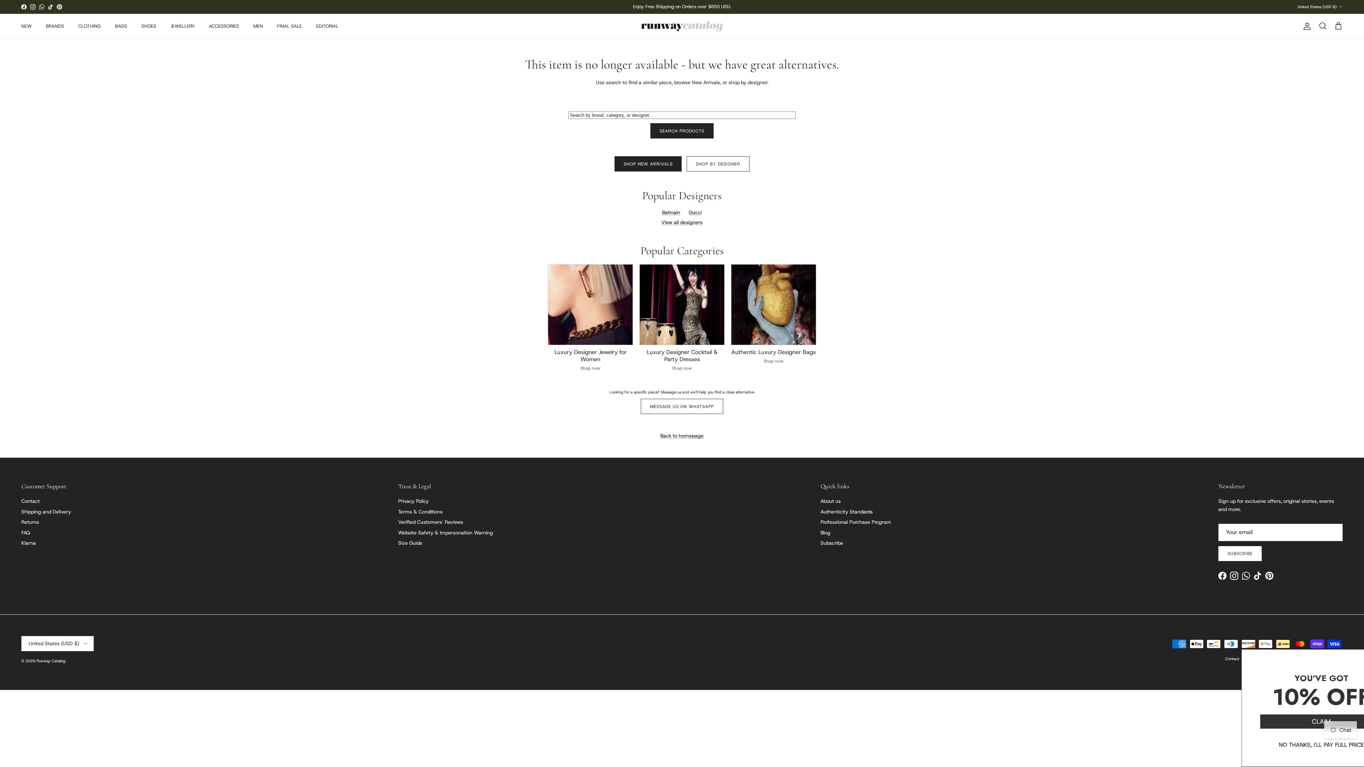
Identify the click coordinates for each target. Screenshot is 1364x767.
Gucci (695, 212)
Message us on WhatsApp (682, 406)
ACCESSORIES (224, 26)
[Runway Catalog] (682, 26)
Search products (682, 131)
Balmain (671, 212)
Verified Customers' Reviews (430, 522)
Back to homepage (682, 436)
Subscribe (832, 543)
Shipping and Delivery (46, 511)
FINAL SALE (289, 26)
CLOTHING (89, 26)
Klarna (28, 543)
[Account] (1305, 26)
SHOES (148, 26)
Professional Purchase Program (856, 522)
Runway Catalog (51, 660)
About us (831, 501)
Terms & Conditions (420, 511)
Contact (30, 501)
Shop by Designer (718, 164)
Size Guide (410, 543)
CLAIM (1284, 721)
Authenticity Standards (847, 511)
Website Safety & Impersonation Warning (445, 532)
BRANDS (55, 26)
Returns (30, 522)
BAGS (121, 26)
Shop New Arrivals (648, 164)
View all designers (682, 222)
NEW (26, 26)
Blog (825, 532)
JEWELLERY (182, 26)
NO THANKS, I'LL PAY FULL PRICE (1284, 745)
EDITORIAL (327, 26)
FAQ (25, 532)
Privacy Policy (413, 501)
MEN (258, 26)
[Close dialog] (1355, 658)
